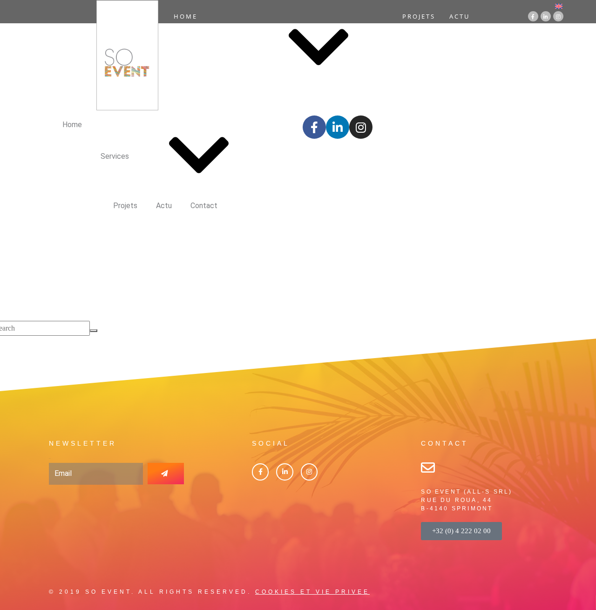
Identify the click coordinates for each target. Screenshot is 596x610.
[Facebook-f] (533, 16)
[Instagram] (558, 16)
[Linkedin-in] (546, 16)
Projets (418, 16)
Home (185, 16)
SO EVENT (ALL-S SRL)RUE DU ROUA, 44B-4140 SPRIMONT (466, 500)
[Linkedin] (284, 471)
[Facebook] (260, 471)
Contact (329, 102)
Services (230, 48)
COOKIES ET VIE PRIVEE (312, 592)
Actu (459, 16)
